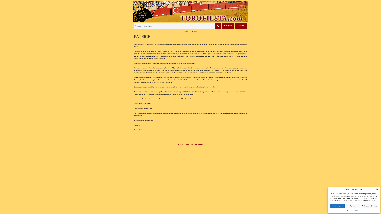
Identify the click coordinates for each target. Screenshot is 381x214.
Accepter (337, 206)
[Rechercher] (218, 26)
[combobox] (174, 26)
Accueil (186, 31)
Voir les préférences (369, 206)
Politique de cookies (353, 210)
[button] (377, 189)
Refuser (353, 206)
